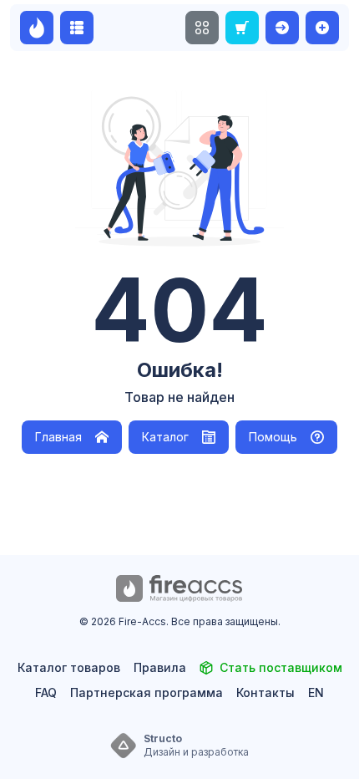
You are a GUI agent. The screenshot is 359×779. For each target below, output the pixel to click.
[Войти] (282, 27)
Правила (160, 667)
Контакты (265, 692)
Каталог (165, 437)
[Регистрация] (322, 27)
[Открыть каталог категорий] (77, 27)
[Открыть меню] (202, 27)
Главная (58, 437)
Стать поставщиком (281, 667)
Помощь (273, 437)
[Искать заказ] (242, 27)
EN (316, 692)
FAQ (46, 692)
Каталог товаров (69, 667)
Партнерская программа (146, 692)
